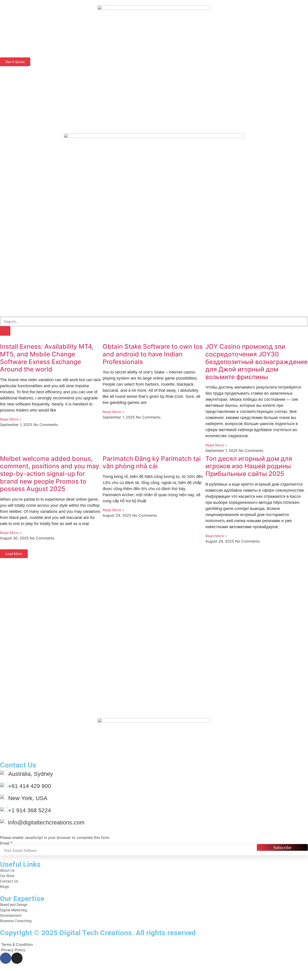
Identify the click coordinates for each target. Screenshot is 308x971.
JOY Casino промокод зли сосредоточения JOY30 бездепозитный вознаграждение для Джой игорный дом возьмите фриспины (256, 361)
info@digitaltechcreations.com (46, 822)
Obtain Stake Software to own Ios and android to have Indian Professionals (153, 354)
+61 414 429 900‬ (29, 786)
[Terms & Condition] (154, 944)
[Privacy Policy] (154, 950)
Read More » (11, 419)
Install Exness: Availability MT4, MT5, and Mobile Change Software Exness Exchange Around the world (47, 358)
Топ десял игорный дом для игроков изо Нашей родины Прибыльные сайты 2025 (248, 466)
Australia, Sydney (30, 774)
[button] (14, 553)
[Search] (5, 331)
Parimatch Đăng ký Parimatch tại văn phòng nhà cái (152, 462)
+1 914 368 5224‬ (29, 810)
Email (6, 843)
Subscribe (282, 847)
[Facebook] (5, 958)
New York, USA (27, 798)
